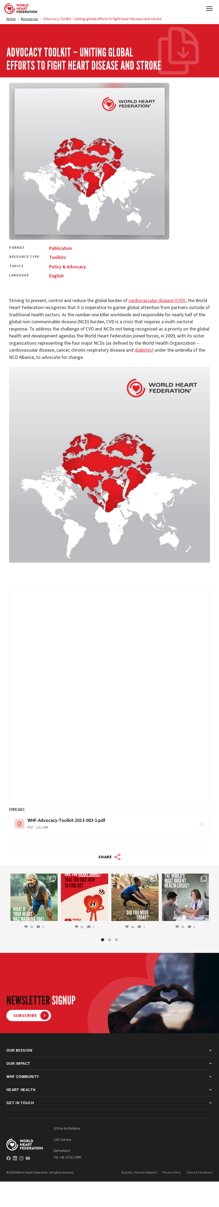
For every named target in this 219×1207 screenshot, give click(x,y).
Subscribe (25, 1015)
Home (11, 19)
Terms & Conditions (199, 1172)
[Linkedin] (15, 1158)
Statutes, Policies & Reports (139, 1172)
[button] (102, 940)
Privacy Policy (171, 1172)
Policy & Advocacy (67, 267)
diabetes (143, 350)
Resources (29, 19)
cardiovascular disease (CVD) (157, 300)
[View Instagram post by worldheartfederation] (53, 916)
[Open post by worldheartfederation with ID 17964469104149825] (185, 897)
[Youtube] (28, 1158)
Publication (60, 248)
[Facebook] (8, 1158)
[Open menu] (209, 8)
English (56, 276)
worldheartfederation (34, 878)
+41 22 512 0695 (70, 1157)
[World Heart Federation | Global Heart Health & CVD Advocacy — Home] (20, 8)
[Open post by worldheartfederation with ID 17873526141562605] (135, 897)
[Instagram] (21, 1158)
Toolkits (57, 257)
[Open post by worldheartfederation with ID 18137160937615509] (34, 897)
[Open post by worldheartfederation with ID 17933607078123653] (84, 897)
